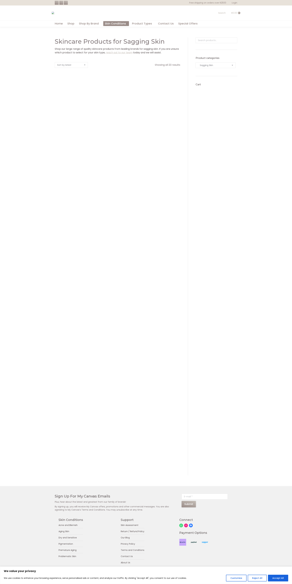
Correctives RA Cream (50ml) (161, 288)
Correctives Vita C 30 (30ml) (161, 345)
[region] (146, 575)
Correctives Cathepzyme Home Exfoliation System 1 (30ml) (117, 407)
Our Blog (125, 537)
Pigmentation (66, 543)
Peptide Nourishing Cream (117, 114)
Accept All (278, 578)
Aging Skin (64, 531)
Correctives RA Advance (74, 230)
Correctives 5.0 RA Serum (73, 288)
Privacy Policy (128, 543)
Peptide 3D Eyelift (74, 114)
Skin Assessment (129, 525)
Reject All (257, 578)
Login (234, 2)
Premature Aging (67, 550)
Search (234, 40)
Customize (236, 578)
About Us (125, 562)
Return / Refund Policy (132, 531)
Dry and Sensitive (68, 537)
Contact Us (127, 556)
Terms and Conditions (132, 550)
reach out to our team (119, 52)
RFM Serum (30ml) (161, 230)
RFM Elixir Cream (73, 172)
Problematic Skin (67, 556)
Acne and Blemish (68, 525)
